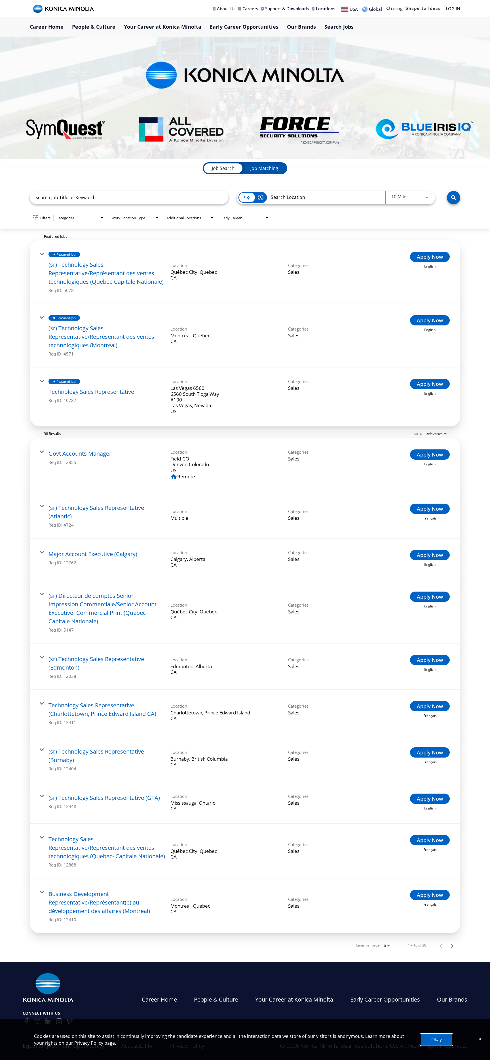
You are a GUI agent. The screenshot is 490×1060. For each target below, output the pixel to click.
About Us (226, 9)
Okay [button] (436, 1039)
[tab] (223, 168)
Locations (325, 9)
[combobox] (129, 197)
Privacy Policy (88, 1043)
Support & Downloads (287, 9)
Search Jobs (339, 26)
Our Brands (301, 26)
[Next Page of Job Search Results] (452, 945)
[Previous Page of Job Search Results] (441, 945)
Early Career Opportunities (244, 26)
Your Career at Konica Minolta (162, 26)
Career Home (47, 26)
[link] (245, 272)
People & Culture (93, 26)
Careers (250, 9)
